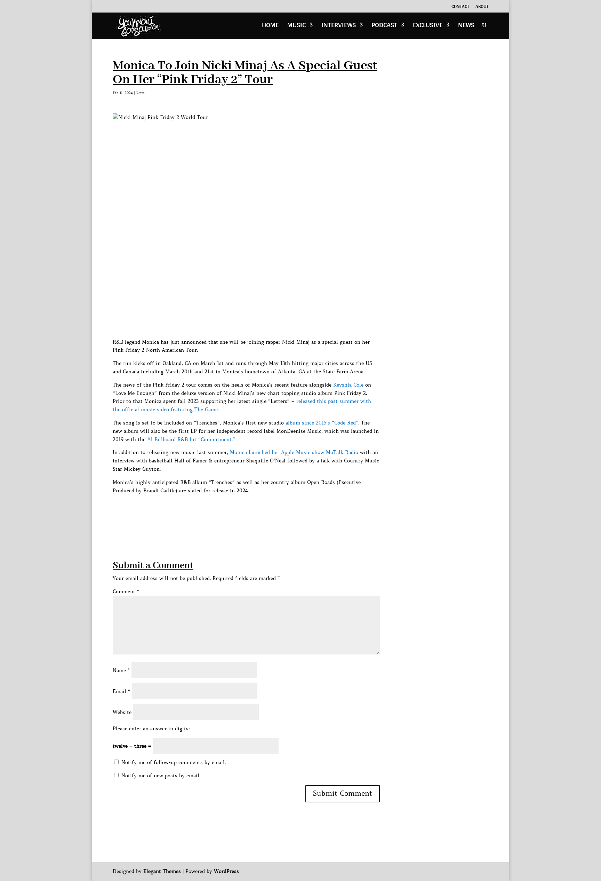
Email (121, 691)
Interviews (338, 26)
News (466, 26)
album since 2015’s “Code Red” (322, 423)
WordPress (226, 871)
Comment (126, 591)
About (481, 7)
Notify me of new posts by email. (160, 775)
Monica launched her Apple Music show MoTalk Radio (294, 452)
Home (270, 26)
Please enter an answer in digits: (151, 728)
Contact (460, 7)
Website (122, 712)
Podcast (384, 26)
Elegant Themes (162, 871)
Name (121, 670)
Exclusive (427, 26)
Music (296, 26)
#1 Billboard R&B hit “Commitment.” (191, 439)
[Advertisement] (239, 510)
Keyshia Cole (348, 385)
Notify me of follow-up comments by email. (173, 762)
